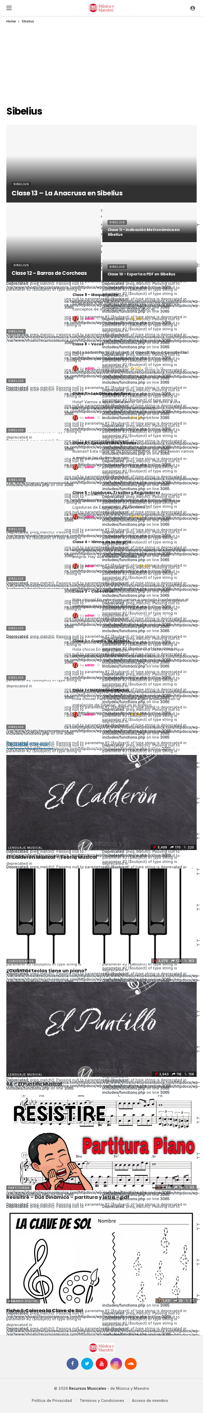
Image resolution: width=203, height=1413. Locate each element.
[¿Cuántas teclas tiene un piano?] (101, 916)
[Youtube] (102, 1364)
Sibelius (16, 331)
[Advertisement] (101, 63)
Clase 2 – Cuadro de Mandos (101, 641)
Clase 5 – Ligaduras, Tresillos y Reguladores (116, 492)
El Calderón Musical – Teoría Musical (51, 857)
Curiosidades (21, 961)
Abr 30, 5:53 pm (114, 418)
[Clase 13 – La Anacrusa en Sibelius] (101, 164)
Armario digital (23, 1301)
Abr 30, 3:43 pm (114, 566)
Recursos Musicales (87, 1388)
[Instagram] (116, 1364)
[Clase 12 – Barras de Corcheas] (53, 243)
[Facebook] (73, 1364)
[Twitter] (87, 1364)
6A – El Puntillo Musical (34, 1084)
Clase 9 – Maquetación (95, 294)
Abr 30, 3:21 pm (114, 665)
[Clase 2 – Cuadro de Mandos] (35, 659)
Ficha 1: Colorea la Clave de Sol (44, 1310)
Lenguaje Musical (25, 847)
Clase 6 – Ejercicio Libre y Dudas (104, 442)
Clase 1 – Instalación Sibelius (100, 690)
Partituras (19, 1188)
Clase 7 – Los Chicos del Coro (101, 393)
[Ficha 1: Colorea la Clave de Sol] (101, 1255)
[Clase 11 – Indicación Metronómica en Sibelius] (149, 223)
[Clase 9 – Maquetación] (35, 313)
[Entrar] (193, 8)
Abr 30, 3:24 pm (114, 616)
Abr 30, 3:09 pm (114, 714)
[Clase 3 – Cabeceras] (35, 609)
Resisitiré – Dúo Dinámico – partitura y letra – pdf (67, 1197)
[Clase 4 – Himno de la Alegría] (35, 560)
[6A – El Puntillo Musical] (101, 1029)
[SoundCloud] (131, 1364)
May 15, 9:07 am (114, 368)
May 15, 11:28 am (114, 319)
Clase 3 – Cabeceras (93, 591)
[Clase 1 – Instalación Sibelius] (35, 708)
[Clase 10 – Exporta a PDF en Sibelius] (149, 262)
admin (89, 319)
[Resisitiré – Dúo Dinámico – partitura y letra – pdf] (101, 1142)
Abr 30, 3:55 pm (114, 517)
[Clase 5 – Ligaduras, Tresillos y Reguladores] (35, 511)
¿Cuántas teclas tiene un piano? (46, 970)
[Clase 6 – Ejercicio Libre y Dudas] (35, 461)
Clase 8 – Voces (88, 344)
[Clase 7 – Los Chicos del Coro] (35, 412)
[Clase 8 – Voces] (35, 362)
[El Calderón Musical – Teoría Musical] (101, 802)
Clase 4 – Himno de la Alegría (101, 541)
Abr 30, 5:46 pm (114, 467)
